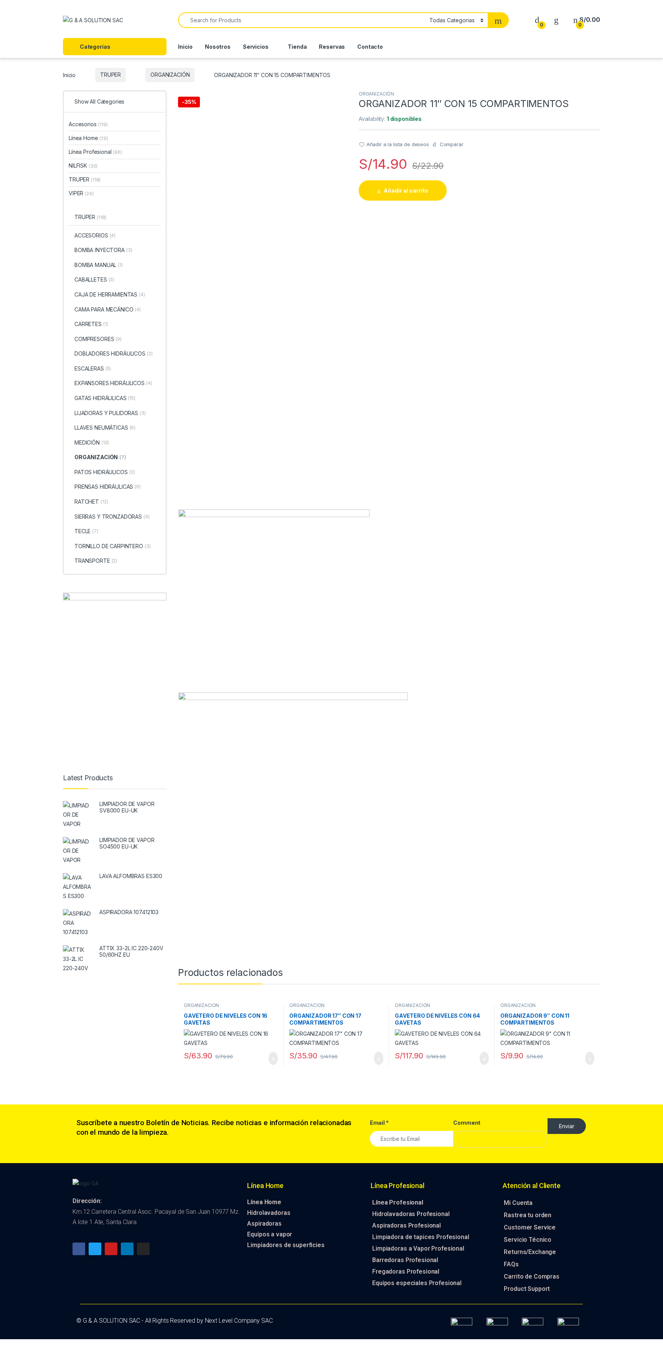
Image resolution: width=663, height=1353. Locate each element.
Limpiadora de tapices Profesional (420, 1237)
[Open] (164, 20)
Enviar (566, 1126)
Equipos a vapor (269, 1234)
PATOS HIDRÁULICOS (104, 472)
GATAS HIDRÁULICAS (104, 398)
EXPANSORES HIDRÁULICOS (113, 383)
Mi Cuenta (518, 1202)
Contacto (370, 46)
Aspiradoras (264, 1223)
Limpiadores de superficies (285, 1245)
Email (379, 1122)
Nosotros (218, 46)
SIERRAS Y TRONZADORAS (112, 516)
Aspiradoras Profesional (406, 1225)
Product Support (527, 1288)
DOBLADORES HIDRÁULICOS (113, 353)
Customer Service (530, 1227)
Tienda (297, 46)
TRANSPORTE (95, 560)
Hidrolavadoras (268, 1212)
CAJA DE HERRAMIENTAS (109, 294)
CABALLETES (94, 279)
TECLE (86, 531)
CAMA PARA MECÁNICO (107, 309)
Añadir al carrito (406, 190)
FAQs (511, 1264)
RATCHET (91, 501)
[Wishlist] (556, 19)
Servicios (256, 46)
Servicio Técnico (527, 1239)
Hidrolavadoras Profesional (410, 1214)
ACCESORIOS (94, 235)
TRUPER (110, 74)
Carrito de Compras (531, 1276)
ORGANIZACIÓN (170, 74)
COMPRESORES (98, 339)
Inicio (185, 46)
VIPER (81, 193)
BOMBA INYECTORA (103, 250)
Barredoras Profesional (405, 1260)
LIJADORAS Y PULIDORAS (110, 413)
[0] (537, 19)
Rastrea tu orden (527, 1215)
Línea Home (88, 138)
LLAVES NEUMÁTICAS (104, 427)
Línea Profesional (95, 151)
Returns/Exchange (530, 1252)
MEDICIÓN (91, 442)
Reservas (332, 46)
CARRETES (91, 324)
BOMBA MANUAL (98, 265)
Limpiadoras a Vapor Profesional (418, 1248)
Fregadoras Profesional (405, 1271)
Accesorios (88, 124)
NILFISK (83, 165)
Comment (466, 1122)
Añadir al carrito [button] (270, 1058)
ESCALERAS (92, 368)
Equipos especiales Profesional (417, 1283)
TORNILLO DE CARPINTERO (112, 546)
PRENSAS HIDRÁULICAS (107, 486)
